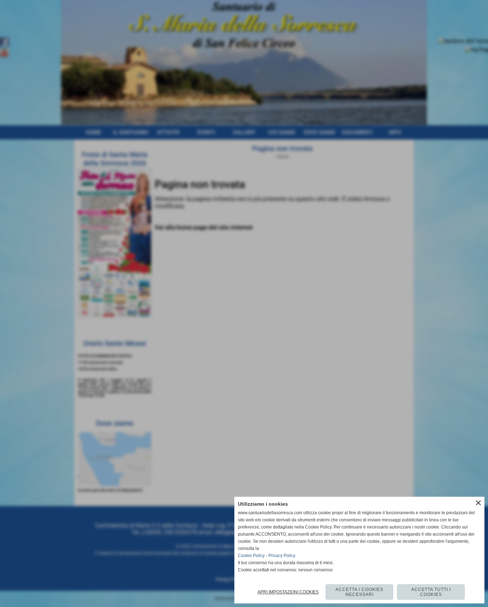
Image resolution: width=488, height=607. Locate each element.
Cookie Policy (251, 555)
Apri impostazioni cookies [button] (288, 592)
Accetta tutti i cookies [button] (431, 592)
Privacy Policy (281, 555)
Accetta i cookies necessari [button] (359, 592)
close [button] (478, 503)
